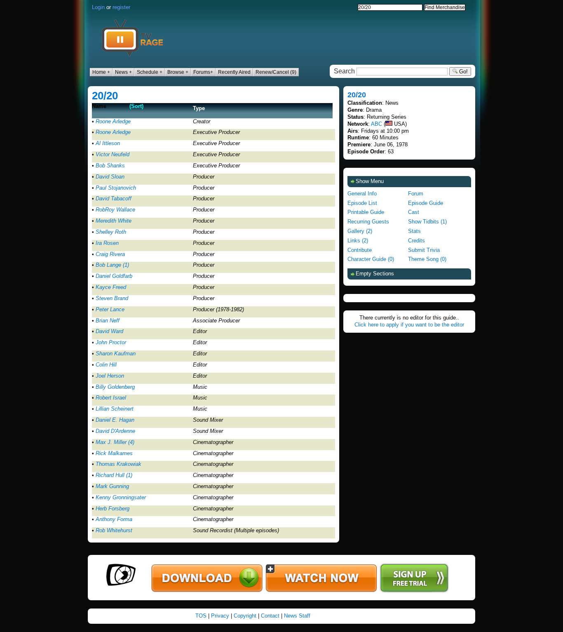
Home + (101, 72)
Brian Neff (108, 320)
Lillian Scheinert (115, 409)
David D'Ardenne (115, 431)
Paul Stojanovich (116, 188)
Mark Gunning (112, 486)
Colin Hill (106, 365)
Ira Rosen (107, 243)
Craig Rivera (110, 254)
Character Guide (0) (370, 259)
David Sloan (110, 177)
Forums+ (203, 72)
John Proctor (111, 342)
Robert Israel (111, 398)
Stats (414, 231)
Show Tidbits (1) (427, 221)
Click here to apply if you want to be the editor (409, 325)
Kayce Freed (111, 287)
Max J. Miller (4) (115, 442)
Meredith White (113, 221)
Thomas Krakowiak (118, 464)
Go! (462, 71)
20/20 (105, 95)
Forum (415, 193)
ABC (376, 124)
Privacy (220, 616)
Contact (270, 616)
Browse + (177, 72)
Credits (416, 240)
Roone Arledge (113, 121)
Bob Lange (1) (112, 265)
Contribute (359, 250)
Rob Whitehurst (114, 530)
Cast (413, 212)
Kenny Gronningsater (121, 497)
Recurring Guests (368, 221)
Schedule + (149, 72)
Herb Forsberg (112, 508)
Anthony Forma (114, 519)
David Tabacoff (113, 198)
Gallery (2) (359, 231)
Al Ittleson (108, 143)
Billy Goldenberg (115, 387)
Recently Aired (234, 72)
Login (98, 7)
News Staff (297, 616)
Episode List (362, 203)
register (121, 7)
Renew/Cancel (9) (276, 72)
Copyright (245, 616)
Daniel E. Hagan (115, 420)
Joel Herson (110, 376)
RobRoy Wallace (115, 210)
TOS (200, 616)
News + (123, 72)
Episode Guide (425, 203)
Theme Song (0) (427, 259)
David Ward (109, 331)
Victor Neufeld (112, 154)
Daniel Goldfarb (114, 276)
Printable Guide (365, 212)
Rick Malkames (114, 453)
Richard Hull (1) (114, 475)
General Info (362, 193)
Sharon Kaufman (116, 353)
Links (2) (357, 240)
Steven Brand (112, 298)
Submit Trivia (424, 250)
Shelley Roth (111, 232)
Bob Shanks (110, 165)
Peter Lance (110, 309)
